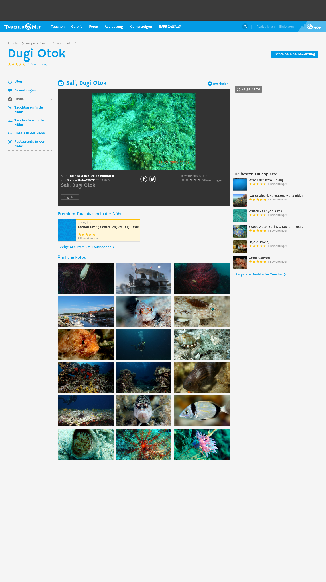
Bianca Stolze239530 (81, 180)
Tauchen (58, 27)
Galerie (76, 27)
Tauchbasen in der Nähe (29, 109)
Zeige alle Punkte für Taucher (259, 274)
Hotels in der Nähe (29, 133)
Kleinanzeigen (141, 27)
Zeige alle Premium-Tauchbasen (85, 247)
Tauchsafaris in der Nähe (29, 122)
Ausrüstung (114, 27)
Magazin (169, 26)
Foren (93, 27)
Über (18, 82)
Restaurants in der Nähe (29, 144)
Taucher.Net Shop (312, 26)
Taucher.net (22, 26)
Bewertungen (25, 90)
